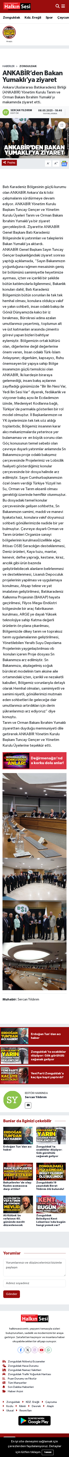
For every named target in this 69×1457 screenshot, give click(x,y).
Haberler (8, 66)
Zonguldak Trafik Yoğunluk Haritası (29, 1374)
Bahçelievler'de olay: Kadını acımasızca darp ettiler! (17, 1185)
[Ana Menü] (63, 6)
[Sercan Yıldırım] (12, 1099)
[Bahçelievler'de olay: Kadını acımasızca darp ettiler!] (18, 1171)
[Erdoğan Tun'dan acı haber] (18, 1135)
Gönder (11, 1294)
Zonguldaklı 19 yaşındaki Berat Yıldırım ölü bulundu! (50, 1185)
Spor (49, 17)
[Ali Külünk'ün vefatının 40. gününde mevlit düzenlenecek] (18, 1204)
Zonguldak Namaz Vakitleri (24, 1370)
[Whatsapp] (48, 1350)
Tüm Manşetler (17, 1382)
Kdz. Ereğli (33, 17)
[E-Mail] (28, 1105)
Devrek (36, 1406)
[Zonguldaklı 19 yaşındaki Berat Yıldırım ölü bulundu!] (51, 1171)
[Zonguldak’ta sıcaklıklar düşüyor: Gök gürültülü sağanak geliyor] (51, 1135)
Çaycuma (51, 1402)
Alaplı (50, 1406)
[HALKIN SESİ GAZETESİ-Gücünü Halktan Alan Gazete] (16, 6)
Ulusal (10, 1410)
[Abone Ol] (64, 163)
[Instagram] (34, 1350)
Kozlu (9, 1406)
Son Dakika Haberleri (21, 1387)
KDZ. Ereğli (32, 1402)
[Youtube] (41, 1350)
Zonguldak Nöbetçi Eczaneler (26, 1361)
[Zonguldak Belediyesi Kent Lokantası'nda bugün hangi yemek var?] (51, 1204)
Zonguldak (11, 17)
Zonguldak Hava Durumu (23, 1365)
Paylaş (11, 162)
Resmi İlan (26, 1410)
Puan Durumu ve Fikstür (22, 1378)
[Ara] (58, 6)
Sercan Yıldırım (36, 1097)
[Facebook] (21, 1350)
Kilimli (22, 1406)
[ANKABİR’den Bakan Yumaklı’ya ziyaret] (34, 138)
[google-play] (35, 1421)
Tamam (47, 1452)
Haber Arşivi (15, 1391)
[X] (28, 1350)
